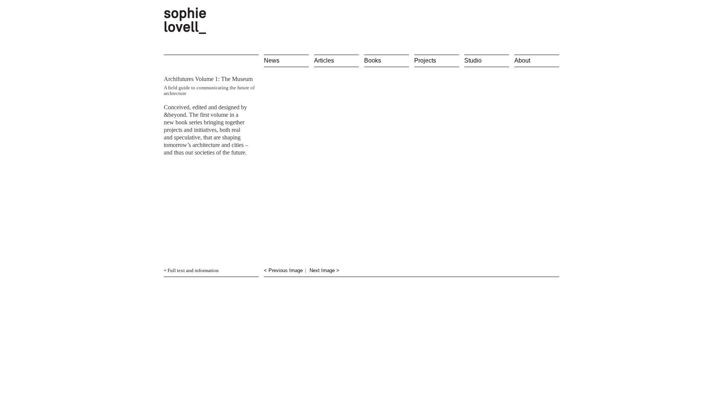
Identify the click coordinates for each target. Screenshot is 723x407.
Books (372, 60)
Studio (473, 60)
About (522, 60)
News (271, 60)
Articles (324, 60)
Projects (425, 60)
